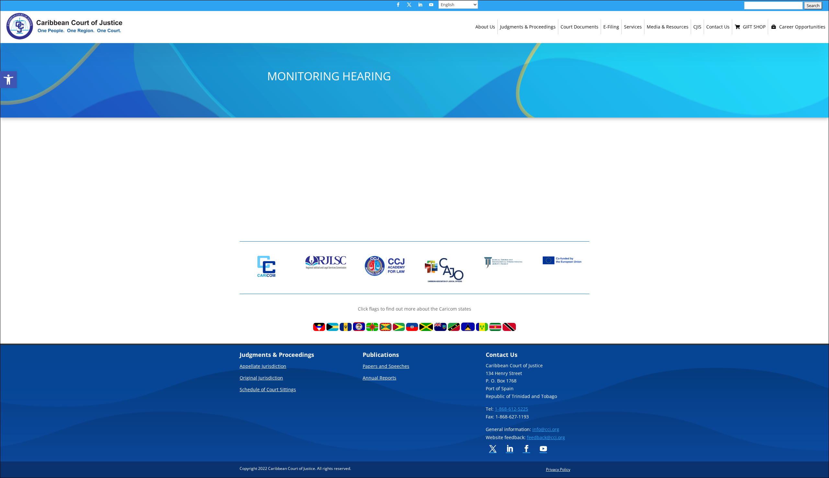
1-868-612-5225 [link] (511, 409)
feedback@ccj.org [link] (546, 437)
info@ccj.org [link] (545, 429)
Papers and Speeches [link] (386, 366)
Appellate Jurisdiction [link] (263, 366)
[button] (398, 5)
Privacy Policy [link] (558, 469)
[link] (8, 79)
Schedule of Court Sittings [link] (268, 390)
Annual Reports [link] (379, 378)
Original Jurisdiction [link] (261, 378)
